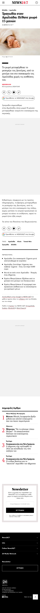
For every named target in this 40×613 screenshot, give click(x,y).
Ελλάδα (5, 10)
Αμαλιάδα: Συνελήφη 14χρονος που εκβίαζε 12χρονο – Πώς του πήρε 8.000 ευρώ (19, 266)
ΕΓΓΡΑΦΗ (20, 568)
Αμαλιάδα (12, 10)
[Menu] (3, 2)
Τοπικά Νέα (27, 241)
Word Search (21, 308)
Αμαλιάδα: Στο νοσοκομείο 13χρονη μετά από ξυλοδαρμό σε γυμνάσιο (20, 259)
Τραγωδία (5, 244)
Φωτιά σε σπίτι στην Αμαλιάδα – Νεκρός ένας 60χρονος (20, 273)
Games (11, 306)
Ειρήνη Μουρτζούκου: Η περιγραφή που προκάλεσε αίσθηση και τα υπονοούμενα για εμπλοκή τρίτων (20, 286)
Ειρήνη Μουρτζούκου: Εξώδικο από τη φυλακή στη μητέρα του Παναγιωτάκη (19, 279)
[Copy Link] (19, 92)
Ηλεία (19, 241)
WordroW (11, 308)
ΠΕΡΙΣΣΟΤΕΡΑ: (7, 255)
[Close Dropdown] (37, 537)
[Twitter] (9, 92)
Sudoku (4, 308)
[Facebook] (4, 92)
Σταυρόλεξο (30, 306)
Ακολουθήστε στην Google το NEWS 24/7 (16, 297)
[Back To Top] (35, 597)
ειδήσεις (22, 299)
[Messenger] (14, 92)
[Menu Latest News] (36, 2)
